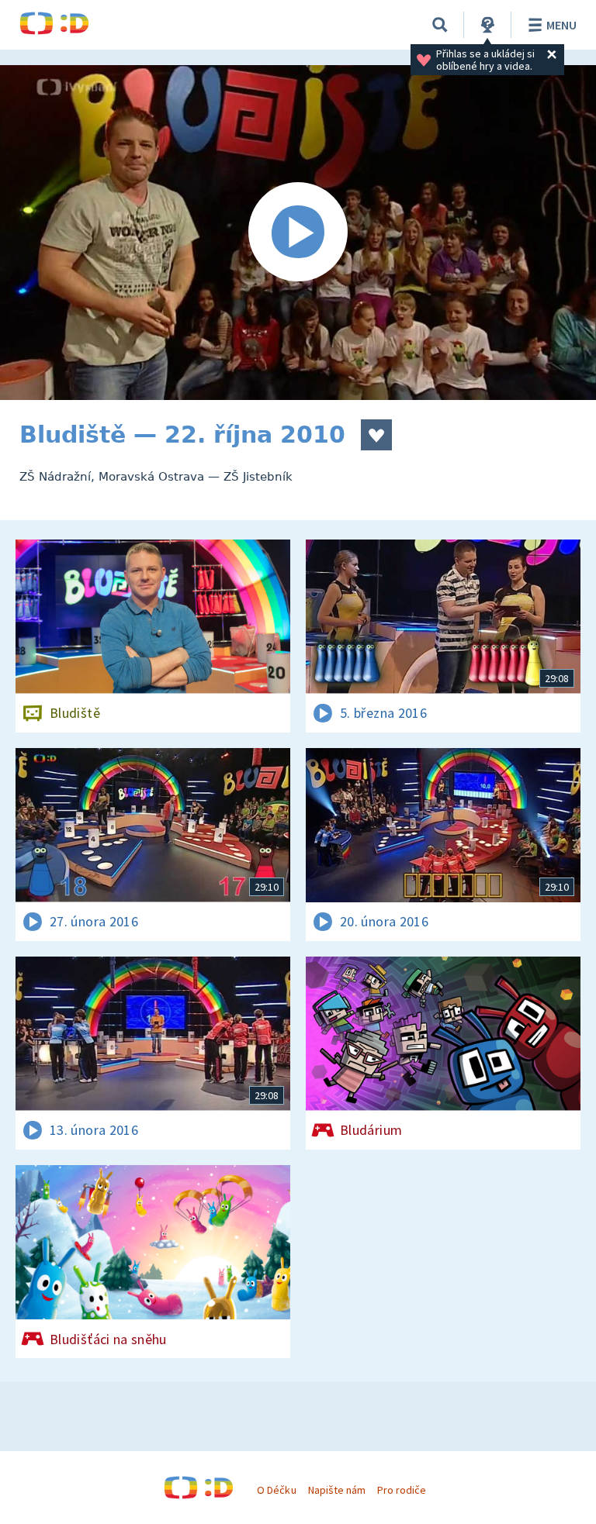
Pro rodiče (401, 1490)
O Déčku (276, 1490)
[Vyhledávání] (440, 25)
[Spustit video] (298, 232)
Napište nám (337, 1490)
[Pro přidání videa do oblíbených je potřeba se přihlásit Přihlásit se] (376, 434)
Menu (561, 25)
